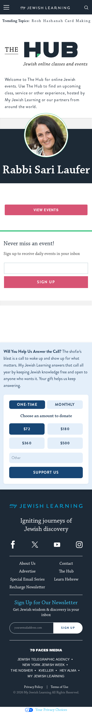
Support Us (46, 472)
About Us (27, 563)
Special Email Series (27, 579)
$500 (65, 443)
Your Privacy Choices (51, 710)
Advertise (27, 571)
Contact (66, 563)
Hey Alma (68, 670)
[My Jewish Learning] (46, 509)
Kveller (46, 670)
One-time (27, 404)
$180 (65, 429)
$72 (27, 429)
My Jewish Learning (46, 676)
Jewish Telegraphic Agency (43, 659)
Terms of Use (59, 687)
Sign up (46, 282)
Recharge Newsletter (27, 587)
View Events (46, 209)
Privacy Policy (33, 687)
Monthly (65, 404)
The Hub (66, 571)
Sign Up (68, 628)
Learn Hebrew (66, 579)
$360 (27, 443)
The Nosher (22, 670)
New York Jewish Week (43, 665)
